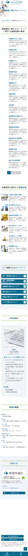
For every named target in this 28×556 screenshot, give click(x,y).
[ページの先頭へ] (25, 549)
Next (18, 172)
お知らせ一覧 (14, 493)
